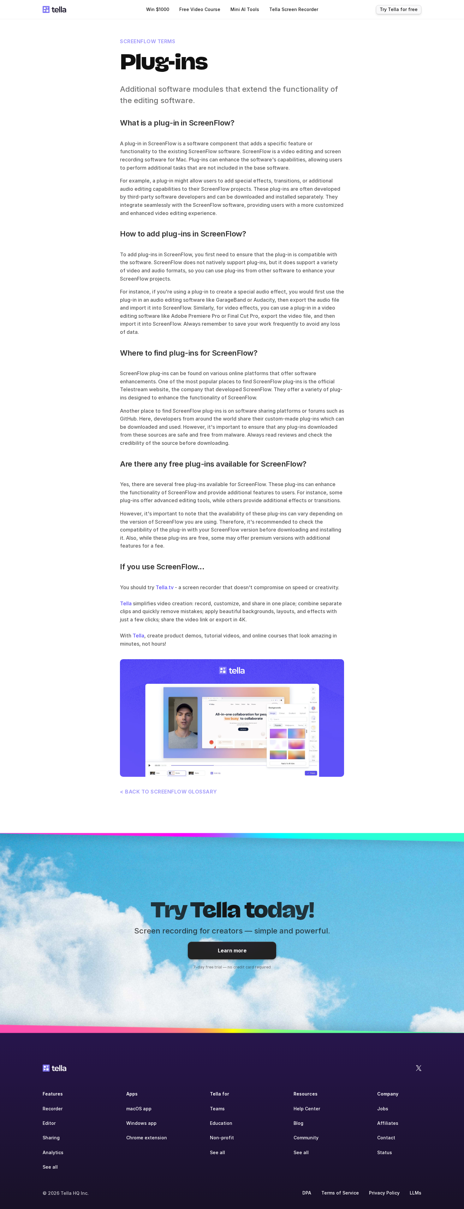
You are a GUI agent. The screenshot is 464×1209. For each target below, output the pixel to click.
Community (306, 1137)
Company (387, 1093)
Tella (126, 603)
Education (221, 1123)
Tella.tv (165, 587)
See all (50, 1167)
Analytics (53, 1152)
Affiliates (387, 1123)
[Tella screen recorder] (232, 718)
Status (384, 1152)
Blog (298, 1123)
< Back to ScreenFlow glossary (168, 791)
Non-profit (222, 1137)
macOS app (139, 1108)
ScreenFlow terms (147, 41)
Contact (386, 1137)
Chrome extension (146, 1137)
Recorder (52, 1108)
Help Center (307, 1108)
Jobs (382, 1108)
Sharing (51, 1137)
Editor (49, 1123)
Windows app (141, 1123)
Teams (217, 1108)
